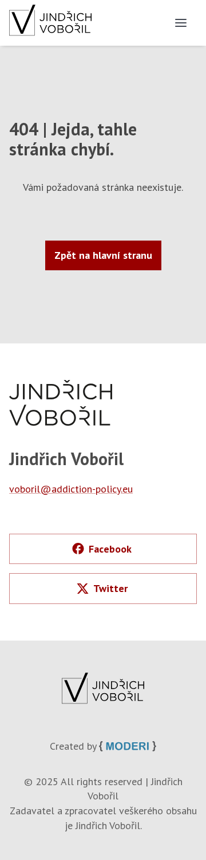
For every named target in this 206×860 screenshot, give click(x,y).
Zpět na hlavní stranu (103, 255)
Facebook (110, 548)
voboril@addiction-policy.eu (71, 488)
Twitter (110, 588)
